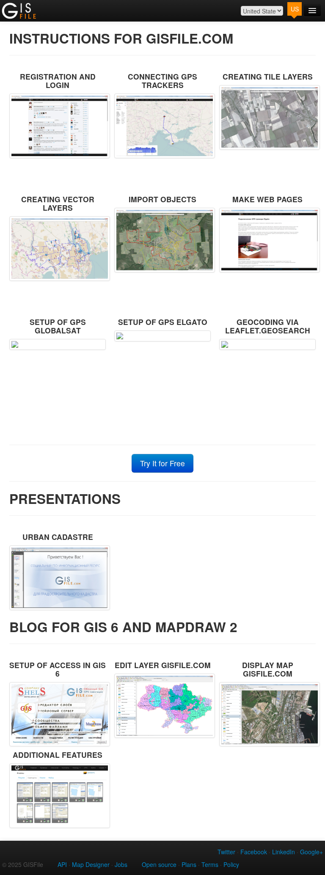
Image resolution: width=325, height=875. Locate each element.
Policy (231, 864)
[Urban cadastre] (57, 577)
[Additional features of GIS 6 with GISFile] (57, 795)
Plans (189, 864)
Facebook (253, 851)
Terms (209, 864)
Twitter (226, 851)
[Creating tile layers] (267, 117)
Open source (159, 864)
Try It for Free (162, 463)
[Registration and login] (57, 126)
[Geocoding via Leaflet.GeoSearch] (267, 344)
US (295, 9)
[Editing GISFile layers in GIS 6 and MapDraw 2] (162, 706)
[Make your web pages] (267, 240)
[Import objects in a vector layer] (162, 240)
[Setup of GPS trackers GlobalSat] (57, 344)
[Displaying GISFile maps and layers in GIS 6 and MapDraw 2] (267, 714)
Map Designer (91, 864)
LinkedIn (283, 851)
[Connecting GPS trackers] (162, 126)
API (62, 864)
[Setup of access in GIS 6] (57, 714)
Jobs (121, 864)
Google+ (311, 851)
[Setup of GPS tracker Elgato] (162, 335)
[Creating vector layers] (57, 248)
